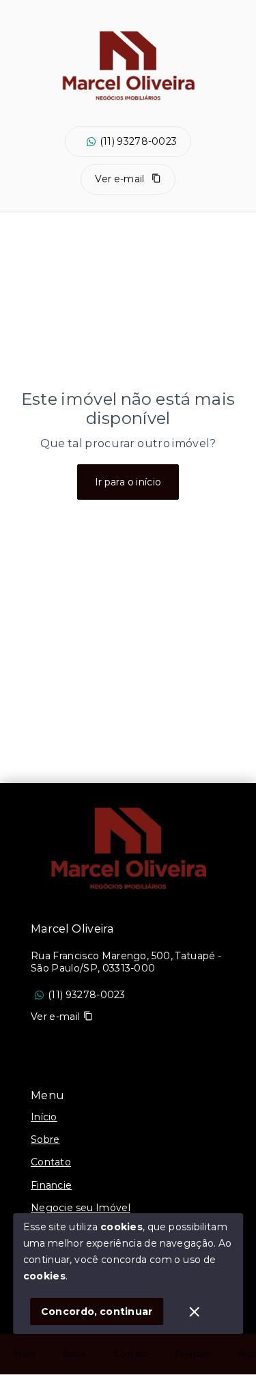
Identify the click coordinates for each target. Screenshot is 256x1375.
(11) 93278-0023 (138, 141)
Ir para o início (128, 482)
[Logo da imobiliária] (128, 851)
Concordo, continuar (97, 1311)
